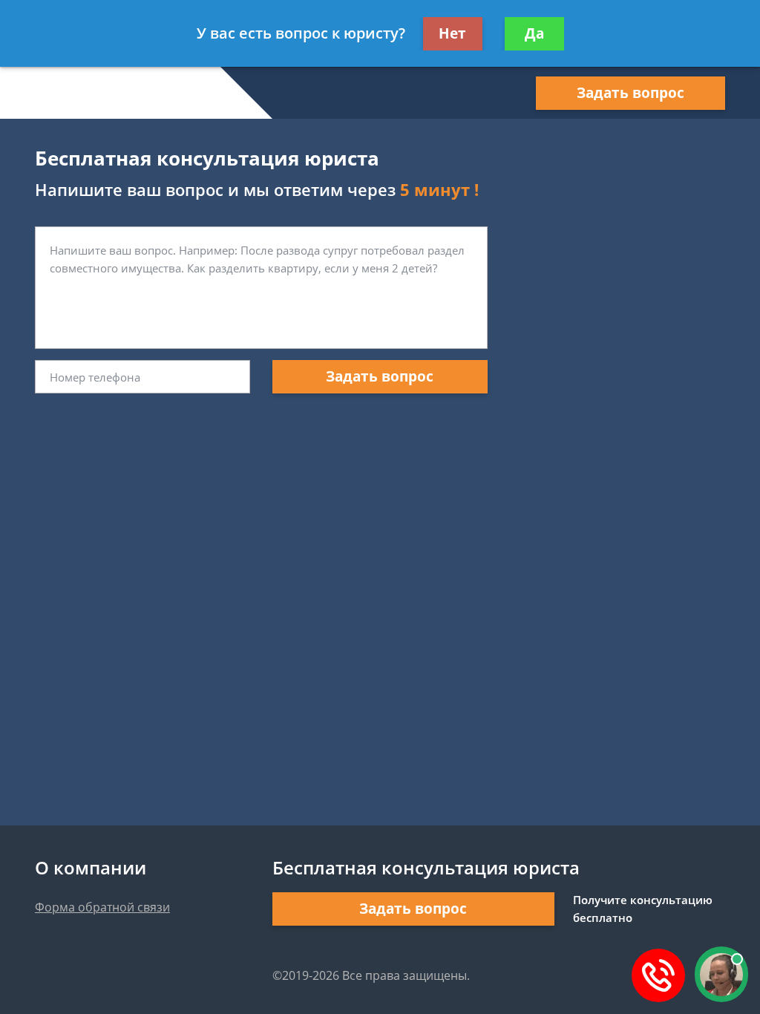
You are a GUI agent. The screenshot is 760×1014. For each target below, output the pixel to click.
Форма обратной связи (102, 907)
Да (534, 33)
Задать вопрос (630, 92)
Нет (452, 33)
